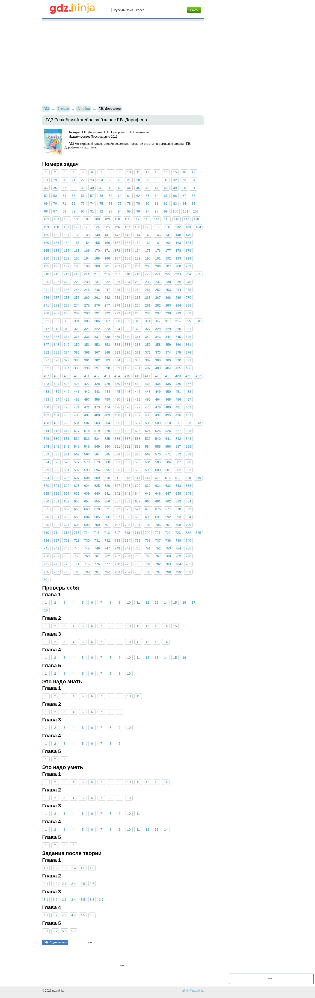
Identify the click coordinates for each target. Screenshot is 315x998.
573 (188, 454)
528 (188, 431)
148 (178, 235)
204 (137, 266)
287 (56, 313)
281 (148, 305)
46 (147, 188)
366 (87, 352)
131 (168, 227)
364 (66, 352)
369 (117, 352)
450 (168, 391)
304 (77, 321)
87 (55, 211)
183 (77, 258)
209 (188, 266)
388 (158, 360)
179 (188, 250)
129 (147, 227)
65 (166, 196)
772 (56, 564)
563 (87, 454)
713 (76, 532)
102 (196, 211)
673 (127, 509)
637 (66, 493)
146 (158, 235)
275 (87, 305)
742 (56, 548)
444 (107, 391)
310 (137, 321)
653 (77, 501)
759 (77, 556)
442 (87, 391)
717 (117, 532)
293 (117, 313)
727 (56, 540)
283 (168, 305)
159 (137, 243)
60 (120, 196)
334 (66, 337)
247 (107, 290)
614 (147, 478)
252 (158, 290)
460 (117, 399)
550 (107, 446)
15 (175, 172)
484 (56, 415)
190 (148, 258)
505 (117, 423)
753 (168, 548)
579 (97, 462)
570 (158, 454)
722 (168, 532)
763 (117, 556)
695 (46, 525)
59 (110, 196)
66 (175, 196)
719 (137, 532)
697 (66, 525)
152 (66, 243)
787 (56, 572)
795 (137, 572)
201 (107, 266)
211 (56, 274)
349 (66, 344)
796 (148, 572)
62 (138, 196)
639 (87, 493)
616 (168, 478)
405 (178, 368)
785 (188, 564)
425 (66, 384)
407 (46, 376)
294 (127, 313)
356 (137, 344)
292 (107, 313)
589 (46, 470)
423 (46, 384)
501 (77, 423)
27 (129, 180)
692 (168, 517)
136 (56, 235)
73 (83, 203)
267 (158, 297)
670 (97, 509)
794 (127, 572)
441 (77, 391)
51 (193, 188)
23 (92, 180)
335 (77, 337)
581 (117, 462)
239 (178, 282)
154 (87, 243)
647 (168, 493)
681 (56, 517)
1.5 (82, 868)
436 (178, 384)
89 (73, 211)
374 (168, 352)
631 (158, 485)
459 (107, 399)
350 (77, 344)
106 (77, 219)
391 (188, 360)
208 (178, 266)
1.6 (92, 868)
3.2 (55, 899)
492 (137, 415)
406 (188, 368)
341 (137, 337)
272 (56, 305)
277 (107, 305)
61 (129, 196)
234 (127, 282)
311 (147, 321)
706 (158, 525)
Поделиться (58, 942)
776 (97, 564)
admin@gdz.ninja (192, 990)
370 (127, 352)
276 (97, 305)
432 (137, 384)
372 (148, 352)
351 (87, 344)
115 (166, 219)
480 (168, 407)
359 (168, 344)
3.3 (64, 899)
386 (137, 360)
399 (117, 368)
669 (87, 509)
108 (97, 219)
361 (188, 344)
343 (158, 337)
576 (66, 462)
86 (46, 211)
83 (175, 203)
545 (56, 446)
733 (117, 540)
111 (127, 219)
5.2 (55, 931)
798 (168, 572)
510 (168, 423)
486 (77, 415)
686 (107, 517)
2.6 (92, 884)
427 (87, 384)
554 (148, 446)
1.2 (55, 868)
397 (97, 368)
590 (56, 470)
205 (148, 266)
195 (46, 266)
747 (107, 548)
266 (148, 297)
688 (127, 517)
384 (117, 360)
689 (137, 517)
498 (46, 423)
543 (188, 438)
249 (127, 290)
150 (46, 243)
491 (127, 415)
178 (178, 250)
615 (157, 478)
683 (77, 517)
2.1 (46, 884)
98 (156, 211)
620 (46, 485)
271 (46, 305)
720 (147, 532)
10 (129, 172)
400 (127, 368)
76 (110, 203)
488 (97, 415)
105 (66, 219)
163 (178, 243)
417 (147, 376)
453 (46, 399)
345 (178, 337)
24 (101, 180)
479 (158, 407)
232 (107, 282)
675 (148, 509)
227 (56, 282)
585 (158, 462)
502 (87, 423)
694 (188, 517)
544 (46, 446)
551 (117, 446)
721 (157, 532)
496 (178, 415)
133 (188, 227)
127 (127, 227)
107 (87, 219)
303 (66, 321)
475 (117, 407)
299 (178, 313)
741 (46, 548)
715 (97, 532)
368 (107, 352)
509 (158, 423)
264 (127, 297)
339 (117, 337)
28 (138, 180)
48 (166, 188)
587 (178, 462)
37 (64, 188)
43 (120, 188)
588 (188, 462)
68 (193, 196)
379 (66, 360)
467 (188, 399)
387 (148, 360)
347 (46, 344)
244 (77, 290)
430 (117, 384)
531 (66, 438)
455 (66, 399)
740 (188, 540)
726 (46, 540)
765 (137, 556)
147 (168, 235)
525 (158, 431)
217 (117, 274)
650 (46, 501)
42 (110, 188)
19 (55, 180)
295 (137, 313)
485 (66, 415)
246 (97, 290)
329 (168, 329)
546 (66, 446)
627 (117, 485)
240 (188, 282)
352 (97, 344)
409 (66, 376)
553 (137, 446)
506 (127, 423)
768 (168, 556)
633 (178, 485)
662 (168, 501)
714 (86, 532)
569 (148, 454)
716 (107, 532)
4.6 (92, 915)
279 (127, 305)
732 (107, 540)
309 (127, 321)
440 (66, 391)
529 (46, 438)
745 (87, 548)
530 (56, 438)
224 (188, 274)
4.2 (55, 915)
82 (166, 203)
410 (77, 376)
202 (117, 266)
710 (46, 532)
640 (97, 493)
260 (87, 297)
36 (55, 188)
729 (77, 540)
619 (198, 478)
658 (127, 501)
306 (97, 321)
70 (55, 203)
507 (137, 423)
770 (188, 556)
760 (87, 556)
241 (46, 290)
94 (120, 211)
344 (168, 337)
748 (117, 548)
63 (147, 196)
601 (168, 470)
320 (77, 329)
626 (107, 485)
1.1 (46, 868)
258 (66, 297)
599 (148, 470)
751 (148, 548)
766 (148, 556)
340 (127, 337)
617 (178, 478)
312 (157, 321)
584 (148, 462)
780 (137, 564)
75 (101, 203)
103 (46, 219)
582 (127, 462)
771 (46, 564)
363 (56, 352)
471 (77, 407)
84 (184, 203)
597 (127, 470)
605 (56, 478)
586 (168, 462)
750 (137, 548)
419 (168, 376)
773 (66, 564)
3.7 (101, 899)
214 (86, 274)
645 (148, 493)
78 (129, 203)
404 (168, 368)
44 (129, 188)
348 (56, 344)
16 (184, 172)
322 (97, 329)
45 (138, 188)
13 (156, 172)
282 (158, 305)
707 (168, 525)
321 (87, 329)
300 (188, 313)
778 (117, 564)
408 (56, 376)
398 (107, 368)
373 (158, 352)
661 (158, 501)
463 (148, 399)
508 (148, 423)
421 (188, 376)
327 (148, 329)
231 (97, 282)
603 (188, 470)
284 (178, 305)
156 (107, 243)
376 (188, 352)
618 (188, 478)
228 (66, 282)
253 (168, 290)
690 (148, 517)
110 (117, 219)
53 (55, 196)
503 (97, 423)
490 (117, 415)
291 (97, 313)
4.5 (82, 915)
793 (117, 572)
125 (107, 227)
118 (196, 219)
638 (77, 493)
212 (66, 274)
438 (46, 391)
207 (168, 266)
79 (138, 203)
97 (147, 211)
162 (168, 243)
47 (156, 188)
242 (56, 290)
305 (87, 321)
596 (117, 470)
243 (66, 290)
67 (184, 196)
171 (107, 250)
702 (117, 525)
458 (97, 399)
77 (120, 203)
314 (178, 321)
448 (148, 391)
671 (107, 509)
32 (175, 180)
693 (178, 517)
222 (168, 274)
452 (188, 391)
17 (193, 172)
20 (64, 180)
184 (87, 258)
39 (83, 188)
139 (87, 235)
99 (166, 211)
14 (166, 172)
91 (92, 211)
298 (168, 313)
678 (178, 509)
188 (127, 258)
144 (137, 235)
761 (97, 556)
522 (127, 431)
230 (87, 282)
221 (157, 274)
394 (66, 368)
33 (184, 180)
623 (77, 485)
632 (168, 485)
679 (188, 509)
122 (76, 227)
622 (66, 485)
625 (97, 485)
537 (127, 438)
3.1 (46, 899)
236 (148, 282)
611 (117, 478)
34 (193, 180)
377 (46, 360)
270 (188, 297)
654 (87, 501)
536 (117, 438)
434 (158, 384)
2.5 (82, 884)
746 (97, 548)
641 (107, 493)
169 (87, 250)
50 (184, 188)
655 (97, 501)
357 (148, 344)
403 (158, 368)
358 (158, 344)
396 (87, 368)
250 (137, 290)
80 (147, 203)
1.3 (64, 868)
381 (87, 360)
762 (107, 556)
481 (178, 407)
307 (107, 321)
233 (117, 282)
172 (117, 250)
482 (188, 407)
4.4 (73, 915)
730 (87, 540)
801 (46, 580)
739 (178, 540)
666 (56, 509)
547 (77, 446)
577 (77, 462)
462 (137, 399)
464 (158, 399)
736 (148, 540)
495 (168, 415)
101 (185, 211)
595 (107, 470)
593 (87, 470)
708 (178, 525)
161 (158, 243)
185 (97, 258)
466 (178, 399)
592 (77, 470)
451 (178, 391)
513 (198, 423)
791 (97, 572)
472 (87, 407)
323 (107, 329)
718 (127, 532)
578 (87, 462)
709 (188, 525)
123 (86, 227)
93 (110, 211)
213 (76, 274)
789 (77, 572)
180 (46, 258)
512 (188, 423)
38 (73, 188)
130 (157, 227)
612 (127, 478)
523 (137, 431)
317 (46, 329)
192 (168, 258)
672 (117, 509)
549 (97, 446)
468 (46, 407)
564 (97, 454)
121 (66, 227)
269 (178, 297)
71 (64, 203)
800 (188, 572)
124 (97, 227)
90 (83, 211)
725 (198, 532)
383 (107, 360)
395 (77, 368)
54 (64, 196)
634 (188, 485)
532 (77, 438)
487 (87, 415)
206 (158, 266)
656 (107, 501)
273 (66, 305)
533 (87, 438)
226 (46, 282)
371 (137, 352)
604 (46, 478)
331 (188, 329)
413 (107, 376)
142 (117, 235)
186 (107, 258)
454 (56, 399)
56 (83, 196)
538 (137, 438)
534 (97, 438)
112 (137, 219)
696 (56, 525)
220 (147, 274)
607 (77, 478)
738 (168, 540)
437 (188, 384)
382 (97, 360)
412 (97, 376)
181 (56, 258)
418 (157, 376)
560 (56, 454)
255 (188, 290)
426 (77, 384)
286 (46, 313)
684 (87, 517)
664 (188, 501)
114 (156, 219)
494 (158, 415)
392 (46, 368)
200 (97, 266)
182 (66, 258)
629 (137, 485)
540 (158, 438)
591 (66, 470)
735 (137, 540)
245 (87, 290)
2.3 (64, 884)
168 (77, 250)
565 (107, 454)
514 (46, 431)
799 (178, 572)
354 (117, 344)
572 (178, 454)
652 (66, 501)
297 (158, 313)
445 (117, 391)
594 (97, 470)
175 (148, 250)
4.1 (46, 915)
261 (97, 297)
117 (186, 219)
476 (127, 407)
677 (168, 509)
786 (46, 572)
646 (158, 493)
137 (66, 235)
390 (178, 360)
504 (107, 423)
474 (107, 407)
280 (137, 305)
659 (137, 501)
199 (87, 266)
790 (87, 572)
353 (107, 344)
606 (66, 478)
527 (178, 431)
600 (158, 470)
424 (56, 384)
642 (117, 493)
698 (77, 525)
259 (77, 297)
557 (178, 446)
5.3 (64, 931)
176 (158, 250)
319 (66, 329)
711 (56, 532)
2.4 (73, 884)
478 (148, 407)
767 (158, 556)
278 (117, 305)
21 (73, 180)
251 (148, 290)
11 (138, 172)
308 (117, 321)
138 (77, 235)
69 (46, 203)
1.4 (73, 868)
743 (66, 548)
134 (198, 227)
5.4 (73, 931)
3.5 (82, 899)
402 (148, 368)
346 (188, 337)
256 (46, 297)
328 (158, 329)
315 (188, 321)
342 (148, 337)
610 (107, 478)
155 (97, 243)
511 (178, 423)
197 (66, 266)
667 (66, 509)
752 (158, 548)
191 (158, 258)
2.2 (55, 884)
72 (73, 203)
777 (107, 564)
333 (56, 337)
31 (166, 180)
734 (127, 540)
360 (178, 344)
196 (56, 266)
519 (97, 431)
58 (101, 196)
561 (66, 454)
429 (107, 384)
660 (148, 501)
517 (77, 431)
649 (188, 493)
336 (87, 337)
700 (97, 525)
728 (66, 540)
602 (178, 470)
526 (168, 431)
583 (137, 462)
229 (77, 282)
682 (66, 517)
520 (107, 431)
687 (117, 517)
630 (148, 485)
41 (101, 188)
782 (158, 564)
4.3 (64, 915)
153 (77, 243)
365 (77, 352)
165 (46, 250)
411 (86, 376)
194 (188, 258)
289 (77, 313)
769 (178, 556)
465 (168, 399)
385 (127, 360)
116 (176, 219)
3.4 (73, 899)
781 (148, 564)
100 (175, 211)
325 (127, 329)
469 (56, 407)
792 (107, 572)
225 (198, 274)
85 (193, 203)
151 (56, 243)
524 (148, 431)
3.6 (92, 899)
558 (188, 446)
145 (148, 235)
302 (56, 321)
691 (158, 517)
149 (188, 235)
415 (127, 376)
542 (178, 438)
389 (168, 360)
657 (117, 501)
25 (110, 180)
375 (178, 352)
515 (56, 431)
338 (107, 337)
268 (168, 297)
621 (56, 485)
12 (147, 172)
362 (46, 352)
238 (168, 282)
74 (92, 203)
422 (198, 376)
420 (178, 376)
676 (158, 509)
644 (137, 493)
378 (56, 360)
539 (148, 438)
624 (87, 485)
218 (127, 274)
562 (77, 454)
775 (87, 564)
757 (56, 556)
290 (87, 313)
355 (127, 344)
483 (46, 415)
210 (46, 274)
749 (127, 548)
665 (46, 509)
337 (97, 337)
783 (168, 564)
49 (175, 188)
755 (188, 548)
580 (107, 462)
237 (158, 282)
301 (46, 321)
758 (66, 556)
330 (178, 329)
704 (137, 525)
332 (46, 337)
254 (178, 290)
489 (107, 415)
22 (83, 180)
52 (46, 196)
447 (137, 391)
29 (147, 180)
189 (137, 258)
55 (73, 196)
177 (168, 250)
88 (64, 211)
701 (107, 525)
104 (56, 219)
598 (137, 470)
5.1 (46, 931)
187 (117, 258)
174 (137, 250)
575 (56, 462)
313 (168, 321)
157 (117, 243)
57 (92, 196)
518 (87, 431)
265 (137, 297)
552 (127, 446)
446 (127, 391)
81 (156, 203)
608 (87, 478)
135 (46, 235)
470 (66, 407)
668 (77, 509)
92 (101, 211)
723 (178, 532)
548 (87, 446)
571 (168, 454)
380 (77, 360)
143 (127, 235)
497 (188, 415)
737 (158, 540)
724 (188, 532)
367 (97, 352)
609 (97, 478)
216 (107, 274)
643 (127, 493)
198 (77, 266)
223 (178, 274)
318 (56, 329)
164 (188, 243)
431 (127, 384)
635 (46, 493)
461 (127, 399)
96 (138, 211)
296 (148, 313)
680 (46, 517)
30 (156, 180)
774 (77, 564)
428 (97, 384)
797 (158, 572)
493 (148, 415)
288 (66, 313)
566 (117, 454)
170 (97, 250)
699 (87, 525)
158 (127, 243)
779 (127, 564)
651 (56, 501)
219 (137, 274)
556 (168, 446)
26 (120, 180)
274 (77, 305)
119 (46, 227)
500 (66, 423)
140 (97, 235)
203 (127, 266)
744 (77, 548)
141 (107, 235)
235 (137, 282)
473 (97, 407)
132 (178, 227)
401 (137, 368)
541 (168, 438)
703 (127, 525)
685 (97, 517)
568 (137, 454)
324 (117, 329)
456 (77, 399)
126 (117, 227)
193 (178, 258)
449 (158, 391)
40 (92, 188)
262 (107, 297)
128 (137, 227)
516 (66, 431)
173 (127, 250)
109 (107, 219)
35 (46, 188)
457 (87, 399)
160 (148, 243)
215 (97, 274)
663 (178, 501)
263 (117, 297)
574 (46, 462)
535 (107, 438)
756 (46, 556)
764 (127, 556)
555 (158, 446)
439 (56, 391)
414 (117, 376)
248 (117, 290)
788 (66, 572)
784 (178, 564)
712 (66, 532)
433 (148, 384)
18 (46, 180)
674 (137, 509)
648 (178, 493)
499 (56, 423)
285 (188, 305)
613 (137, 478)
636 (56, 493)
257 (56, 297)
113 (146, 219)
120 (56, 227)
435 (168, 384)
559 (46, 454)
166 (56, 250)
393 (56, 368)
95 (129, 211)
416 (137, 376)
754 (178, 548)
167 (66, 250)
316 (198, 321)
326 (137, 329)
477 (137, 407)
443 (97, 391)
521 (117, 431)
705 (148, 525)
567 (127, 454)
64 (156, 196)
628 (127, 485)
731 (97, 540)
